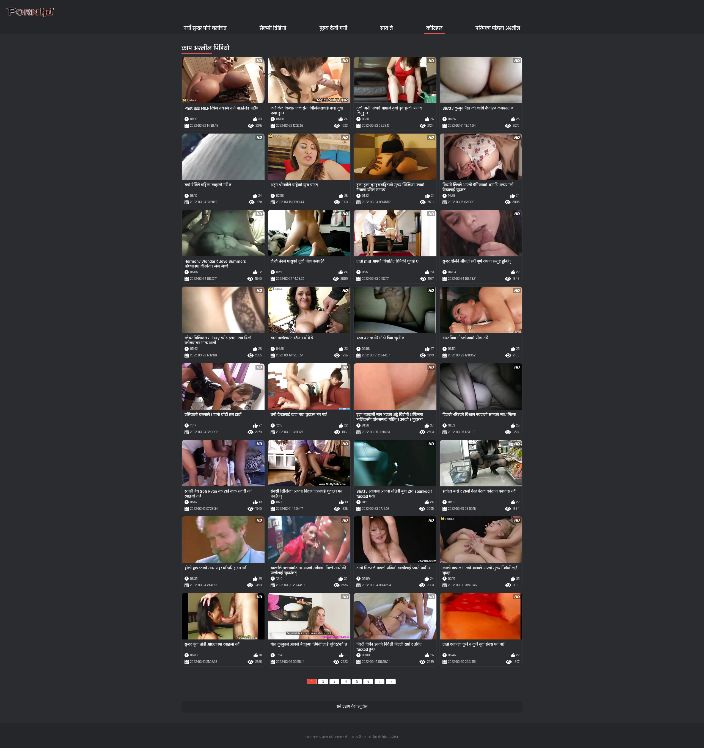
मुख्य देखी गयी (333, 28)
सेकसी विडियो (273, 28)
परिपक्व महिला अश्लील (497, 28)
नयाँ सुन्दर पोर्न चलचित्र (205, 28)
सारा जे (386, 28)
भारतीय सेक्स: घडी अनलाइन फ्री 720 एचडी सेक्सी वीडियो (345, 737)
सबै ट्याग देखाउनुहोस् (352, 707)
